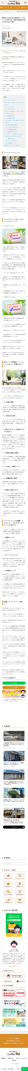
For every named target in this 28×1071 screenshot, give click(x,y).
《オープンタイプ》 (12, 140)
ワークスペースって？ (10, 100)
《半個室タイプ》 (11, 143)
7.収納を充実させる (12, 131)
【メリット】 (10, 107)
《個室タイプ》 (11, 138)
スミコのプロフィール (14, 966)
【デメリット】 (11, 109)
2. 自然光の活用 (11, 118)
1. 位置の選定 (10, 116)
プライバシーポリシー (21, 1058)
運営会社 (14, 1060)
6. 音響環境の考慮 (11, 129)
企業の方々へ (11, 1058)
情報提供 (3, 1058)
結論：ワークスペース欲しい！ (13, 145)
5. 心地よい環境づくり (12, 127)
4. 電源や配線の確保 (12, 125)
